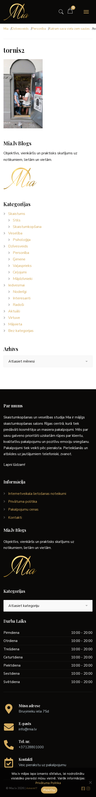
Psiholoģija (22, 239)
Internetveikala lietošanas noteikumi (37, 493)
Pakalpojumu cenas (23, 509)
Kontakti (15, 517)
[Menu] (86, 12)
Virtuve (14, 317)
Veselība (15, 233)
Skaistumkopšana (27, 226)
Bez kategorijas (21, 330)
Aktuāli (14, 311)
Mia (5, 29)
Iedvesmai (16, 285)
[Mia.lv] (16, 11)
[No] (90, 782)
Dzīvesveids (20, 29)
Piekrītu (49, 790)
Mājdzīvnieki (22, 278)
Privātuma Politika (48, 783)
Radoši (18, 304)
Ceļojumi (20, 272)
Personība (39, 29)
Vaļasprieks (22, 265)
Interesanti (22, 298)
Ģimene (19, 259)
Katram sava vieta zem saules (69, 29)
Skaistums (16, 213)
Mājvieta (15, 324)
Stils (17, 220)
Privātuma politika (22, 501)
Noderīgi (20, 291)
